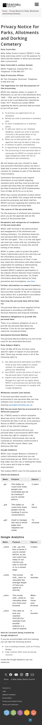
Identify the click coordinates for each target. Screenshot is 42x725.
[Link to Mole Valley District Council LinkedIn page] (27, 674)
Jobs (4, 691)
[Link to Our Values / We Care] (27, 713)
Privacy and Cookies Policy (12, 701)
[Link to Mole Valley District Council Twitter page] (5, 674)
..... (5, 682)
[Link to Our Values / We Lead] (20, 713)
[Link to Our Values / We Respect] (33, 713)
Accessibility (7, 698)
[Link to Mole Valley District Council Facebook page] (10, 674)
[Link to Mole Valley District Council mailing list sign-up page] (32, 674)
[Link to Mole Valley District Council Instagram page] (21, 674)
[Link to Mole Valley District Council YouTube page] (16, 674)
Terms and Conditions (10, 704)
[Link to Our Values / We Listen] (7, 713)
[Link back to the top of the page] (30, 720)
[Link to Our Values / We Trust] (13, 713)
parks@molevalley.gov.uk (20, 405)
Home (4, 11)
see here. (31, 281)
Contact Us (6, 688)
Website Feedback (9, 694)
